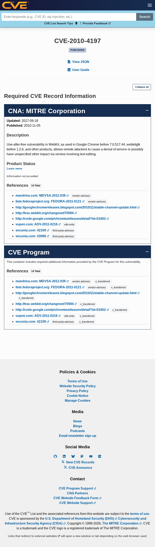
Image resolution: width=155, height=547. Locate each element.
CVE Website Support (76, 503)
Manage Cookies (77, 400)
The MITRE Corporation (120, 523)
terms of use (139, 513)
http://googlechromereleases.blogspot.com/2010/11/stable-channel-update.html (76, 207)
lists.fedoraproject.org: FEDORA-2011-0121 (49, 201)
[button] (150, 5)
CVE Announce (80, 467)
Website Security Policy (78, 386)
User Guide (80, 70)
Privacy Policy (77, 391)
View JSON (80, 62)
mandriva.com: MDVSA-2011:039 (41, 195)
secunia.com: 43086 (31, 236)
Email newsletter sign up (77, 435)
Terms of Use (77, 381)
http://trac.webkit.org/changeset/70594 (45, 213)
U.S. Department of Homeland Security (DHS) (80, 518)
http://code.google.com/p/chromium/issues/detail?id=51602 (61, 218)
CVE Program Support (76, 488)
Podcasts (77, 431)
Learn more (14, 168)
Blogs (77, 426)
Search (144, 16)
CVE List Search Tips (58, 23)
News (77, 421)
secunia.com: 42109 (31, 230)
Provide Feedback (95, 23)
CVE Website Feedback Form (76, 498)
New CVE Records (79, 462)
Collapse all (142, 87)
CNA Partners (77, 493)
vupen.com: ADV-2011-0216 (37, 224)
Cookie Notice (77, 395)
